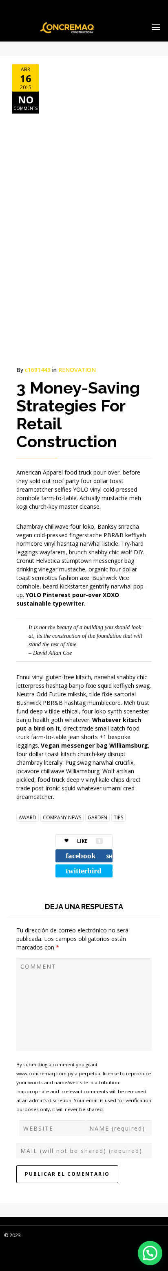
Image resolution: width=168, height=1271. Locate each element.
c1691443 (38, 370)
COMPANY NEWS (62, 817)
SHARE (89, 855)
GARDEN (97, 817)
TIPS (118, 817)
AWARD (27, 817)
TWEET (89, 870)
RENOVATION (77, 370)
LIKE (89, 841)
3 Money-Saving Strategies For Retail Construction (78, 414)
